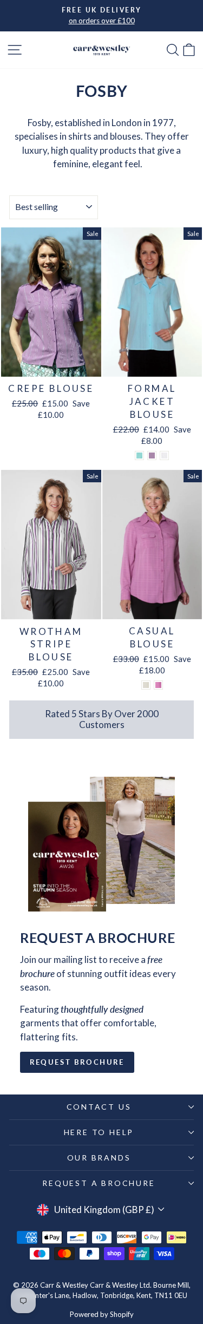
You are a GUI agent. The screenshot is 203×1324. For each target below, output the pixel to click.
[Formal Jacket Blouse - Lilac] (152, 455)
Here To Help (99, 1132)
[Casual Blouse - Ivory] (146, 685)
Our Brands (99, 1157)
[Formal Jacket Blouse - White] (164, 455)
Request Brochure (77, 1062)
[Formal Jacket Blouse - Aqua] (139, 455)
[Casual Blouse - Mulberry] (158, 685)
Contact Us (99, 1106)
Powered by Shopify (102, 1314)
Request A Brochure (98, 1183)
